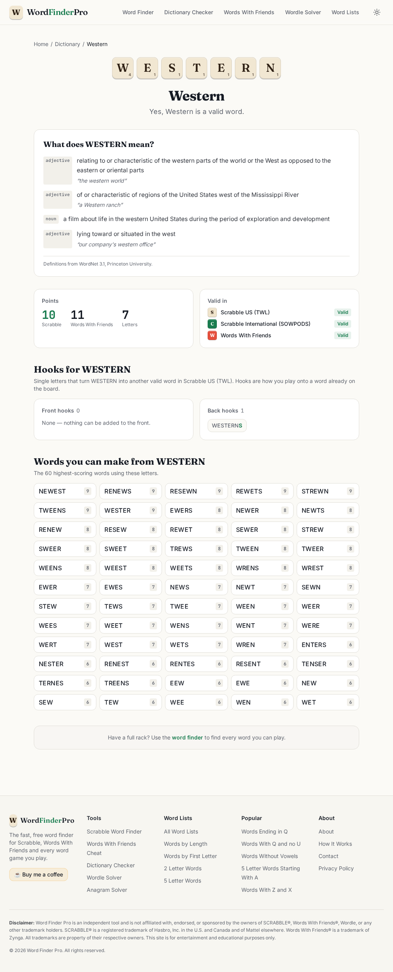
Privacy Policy (336, 868)
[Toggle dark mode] (377, 12)
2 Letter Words (182, 868)
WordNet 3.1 (92, 264)
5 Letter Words (182, 880)
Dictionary (67, 44)
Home (41, 44)
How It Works (335, 843)
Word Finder (138, 12)
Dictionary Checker (188, 12)
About (326, 831)
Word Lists (345, 12)
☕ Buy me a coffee (38, 874)
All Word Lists (181, 831)
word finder (187, 737)
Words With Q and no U (271, 843)
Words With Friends (249, 12)
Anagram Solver (107, 889)
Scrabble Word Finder (114, 831)
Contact (329, 856)
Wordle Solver (303, 12)
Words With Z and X (266, 889)
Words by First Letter (190, 856)
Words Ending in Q (264, 831)
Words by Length (185, 843)
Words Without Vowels (269, 856)
